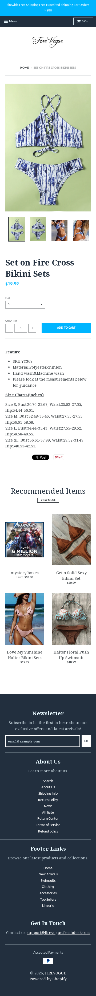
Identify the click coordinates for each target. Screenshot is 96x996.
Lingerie (48, 906)
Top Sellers (48, 900)
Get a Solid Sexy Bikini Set (71, 575)
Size (7, 297)
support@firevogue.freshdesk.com (58, 932)
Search (48, 781)
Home (24, 68)
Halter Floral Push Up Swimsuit (71, 654)
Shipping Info (48, 794)
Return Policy (48, 800)
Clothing (48, 887)
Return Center (48, 819)
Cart (86, 21)
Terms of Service (48, 825)
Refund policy (48, 832)
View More (48, 500)
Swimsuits (48, 881)
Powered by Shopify (48, 978)
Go (86, 741)
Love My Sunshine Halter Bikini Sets (24, 654)
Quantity (11, 321)
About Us (48, 787)
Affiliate (48, 813)
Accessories (48, 893)
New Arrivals (48, 874)
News (48, 806)
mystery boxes (25, 572)
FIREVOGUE (55, 972)
